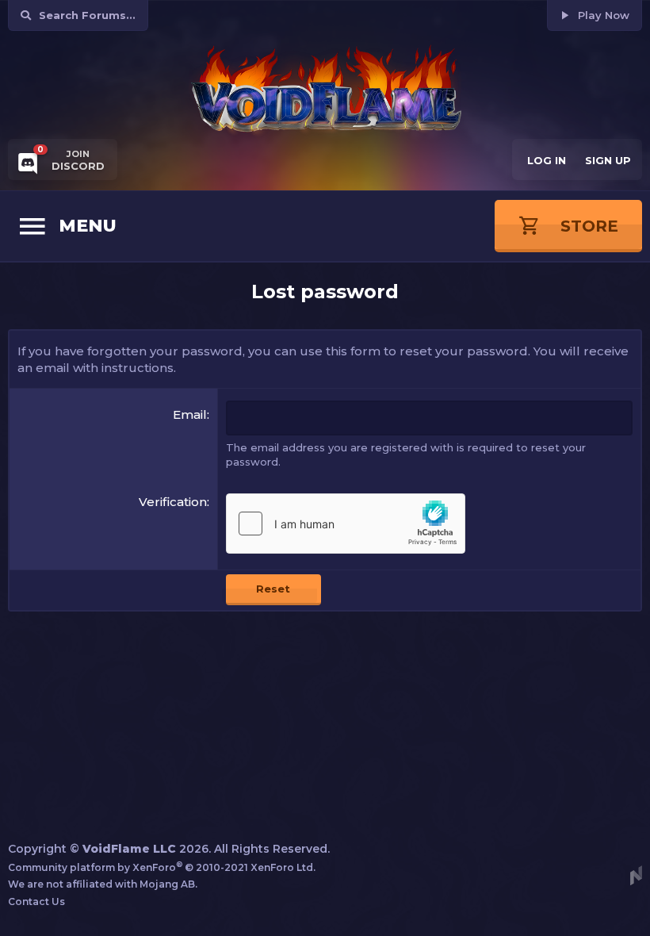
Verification (173, 501)
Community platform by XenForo (161, 867)
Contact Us (36, 901)
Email (190, 414)
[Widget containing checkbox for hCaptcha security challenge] (345, 523)
